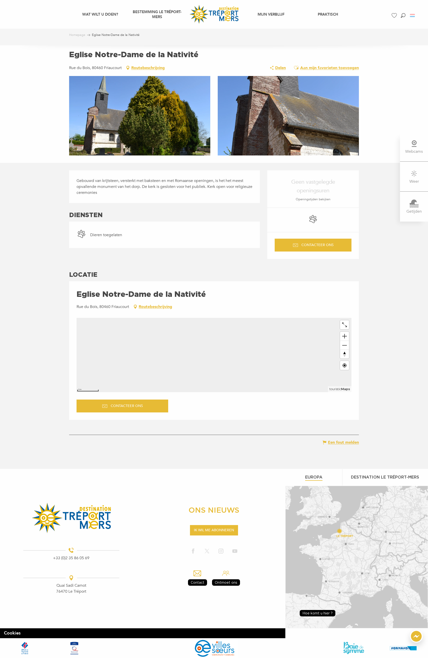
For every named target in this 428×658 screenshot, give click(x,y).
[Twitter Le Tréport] (207, 551)
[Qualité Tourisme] (74, 648)
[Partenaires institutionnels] (24, 648)
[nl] (412, 15)
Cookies (12, 633)
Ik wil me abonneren (214, 530)
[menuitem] (100, 14)
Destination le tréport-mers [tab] (385, 477)
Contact (197, 582)
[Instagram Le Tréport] (221, 551)
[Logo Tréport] (71, 518)
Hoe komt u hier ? (317, 613)
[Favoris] (395, 15)
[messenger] (416, 641)
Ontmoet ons (226, 582)
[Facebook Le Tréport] (193, 551)
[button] (403, 15)
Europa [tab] (313, 477)
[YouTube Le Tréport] (235, 551)
